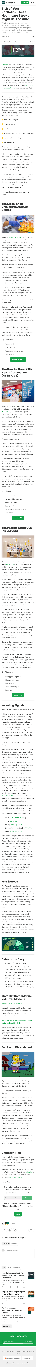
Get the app (27, 1358)
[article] (18, 1280)
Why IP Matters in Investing (12, 1003)
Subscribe (25, 3)
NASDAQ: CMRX (16, 237)
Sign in (32, 3)
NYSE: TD (28, 828)
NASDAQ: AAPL (16, 831)
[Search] (32, 1268)
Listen (32, 36)
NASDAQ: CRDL (8, 796)
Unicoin (6, 64)
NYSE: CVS (10, 375)
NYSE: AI (13, 821)
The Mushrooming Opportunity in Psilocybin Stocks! (12, 1310)
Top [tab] (4, 1268)
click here (29, 1172)
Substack (8, 1363)
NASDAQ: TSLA (16, 825)
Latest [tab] (9, 1268)
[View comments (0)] (10, 41)
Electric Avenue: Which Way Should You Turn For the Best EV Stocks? (13, 1275)
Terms (24, 1351)
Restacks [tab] (14, 1244)
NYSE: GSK (10, 531)
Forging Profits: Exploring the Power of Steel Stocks (13, 1293)
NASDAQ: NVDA (18, 818)
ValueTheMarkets (15, 1177)
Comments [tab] (6, 1244)
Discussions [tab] (16, 1268)
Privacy (19, 1351)
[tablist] (10, 1244)
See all (5, 1326)
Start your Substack (13, 1358)
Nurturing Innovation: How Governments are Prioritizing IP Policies (17, 1021)
